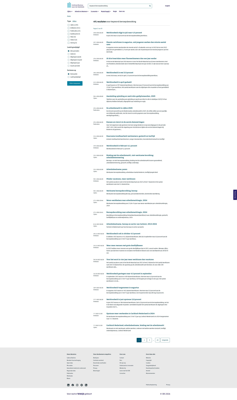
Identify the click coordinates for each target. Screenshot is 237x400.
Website (148, 357)
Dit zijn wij (123, 363)
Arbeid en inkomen (81, 11)
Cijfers (69, 11)
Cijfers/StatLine (71, 357)
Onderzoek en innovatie (126, 365)
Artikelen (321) (75, 28)
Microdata (69, 365)
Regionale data (71, 370)
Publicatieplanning (151, 384)
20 (158, 340)
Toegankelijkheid (151, 365)
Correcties (122, 373)
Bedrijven (96, 357)
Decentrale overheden (99, 363)
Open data (70, 363)
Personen (96, 365)
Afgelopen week (75, 57)
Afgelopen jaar (75, 63)
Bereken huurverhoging (74, 360)
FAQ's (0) (73, 37)
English (167, 6)
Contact (122, 357)
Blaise (68, 378)
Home (69, 16)
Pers (121, 360)
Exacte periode (75, 66)
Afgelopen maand (76, 60)
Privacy (95, 368)
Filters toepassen (75, 83)
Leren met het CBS (125, 370)
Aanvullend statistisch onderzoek (76, 368)
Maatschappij (105, 11)
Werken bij (123, 368)
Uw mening (235, 195)
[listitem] (68, 385)
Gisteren (73, 54)
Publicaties (70, 373)
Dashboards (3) (75, 34)
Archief (148, 370)
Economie (94, 11)
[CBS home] (75, 4)
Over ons (122, 11)
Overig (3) (73, 43)
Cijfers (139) (74, 25)
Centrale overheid (98, 360)
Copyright (149, 360)
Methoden (70, 376)
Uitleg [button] (74, 21)
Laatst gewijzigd (75, 77)
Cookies (148, 363)
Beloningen (96, 370)
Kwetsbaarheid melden (152, 368)
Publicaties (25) (75, 31)
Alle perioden (74, 51)
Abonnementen (150, 373)
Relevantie (73, 74)
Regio (115, 11)
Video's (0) (73, 40)
